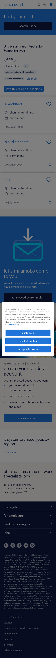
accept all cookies (28, 349)
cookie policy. (14, 324)
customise (28, 332)
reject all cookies (28, 340)
